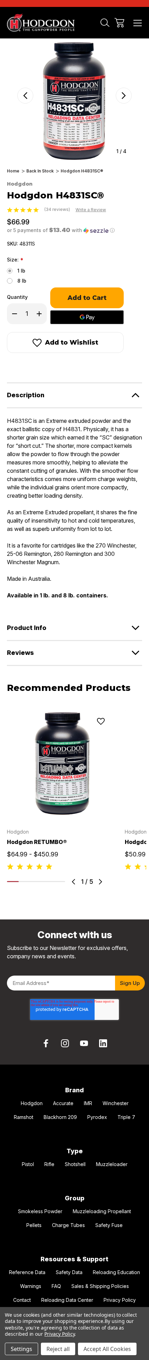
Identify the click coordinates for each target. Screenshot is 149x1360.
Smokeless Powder (40, 1211)
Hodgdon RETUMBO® (37, 841)
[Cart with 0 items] (119, 22)
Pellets (34, 1225)
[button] (61, 230)
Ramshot (23, 1117)
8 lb (21, 281)
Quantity (17, 297)
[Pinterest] (60, 367)
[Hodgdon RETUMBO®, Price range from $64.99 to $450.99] (61, 763)
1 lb (21, 271)
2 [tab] (24, 881)
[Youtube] (84, 1043)
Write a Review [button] (91, 209)
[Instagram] (65, 1043)
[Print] (35, 367)
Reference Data (27, 1272)
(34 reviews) (57, 209)
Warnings (30, 1286)
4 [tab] (48, 881)
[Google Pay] (87, 317)
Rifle (49, 1164)
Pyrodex (97, 1117)
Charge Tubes (68, 1225)
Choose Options (61, 809)
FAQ (56, 1286)
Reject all (58, 1349)
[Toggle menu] (137, 22)
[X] (47, 367)
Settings (21, 1349)
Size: (15, 260)
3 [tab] (36, 881)
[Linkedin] (103, 1043)
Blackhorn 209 (60, 1117)
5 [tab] (59, 881)
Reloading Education (116, 1272)
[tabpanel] (62, 790)
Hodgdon (32, 1103)
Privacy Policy (120, 1300)
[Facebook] (10, 367)
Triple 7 (126, 1117)
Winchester (116, 1103)
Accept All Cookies (107, 1349)
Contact (22, 1300)
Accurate (63, 1103)
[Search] (104, 22)
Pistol (28, 1164)
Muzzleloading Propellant (102, 1211)
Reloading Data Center (67, 1300)
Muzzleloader (112, 1164)
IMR (88, 1103)
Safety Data (69, 1272)
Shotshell (75, 1164)
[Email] (22, 367)
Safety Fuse (109, 1225)
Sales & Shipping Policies (100, 1286)
